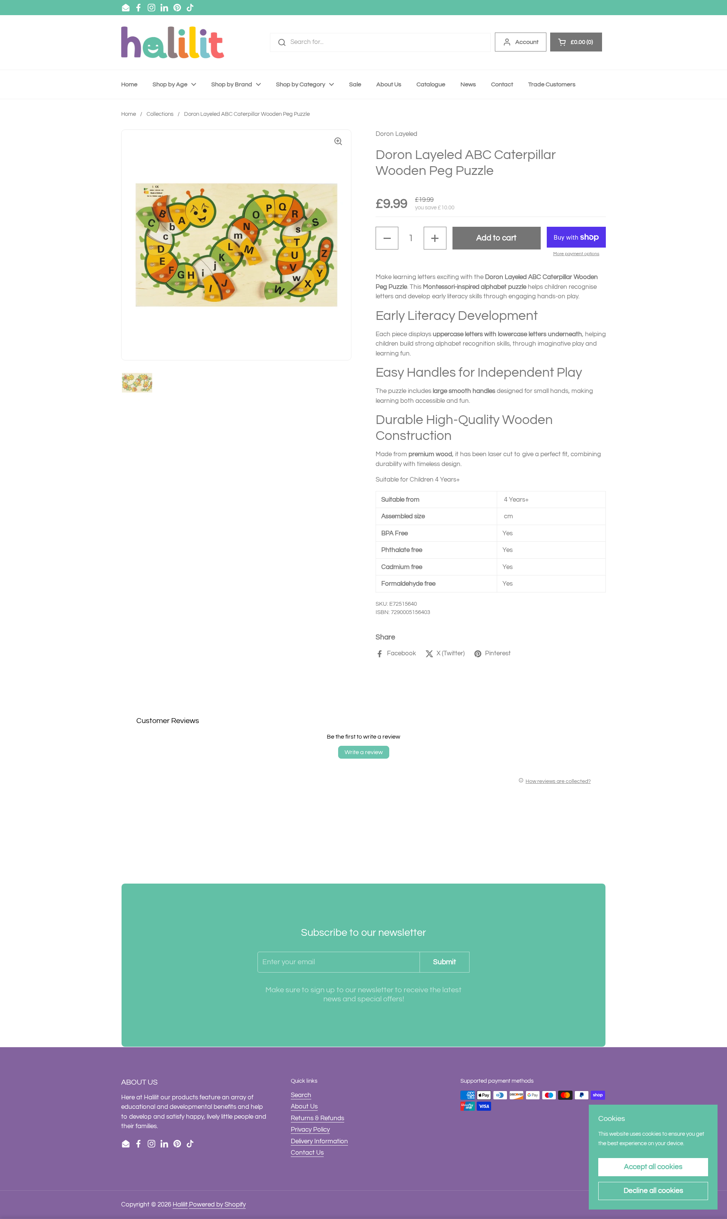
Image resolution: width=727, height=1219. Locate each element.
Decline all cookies (653, 1190)
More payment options (576, 253)
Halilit (180, 1204)
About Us (304, 1106)
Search (301, 1095)
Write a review (364, 752)
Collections (160, 114)
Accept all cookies (653, 1167)
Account (526, 42)
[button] (387, 238)
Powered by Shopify (217, 1204)
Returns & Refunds (317, 1118)
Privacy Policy (310, 1129)
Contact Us (307, 1152)
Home (128, 114)
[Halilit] (172, 42)
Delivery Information (319, 1141)
